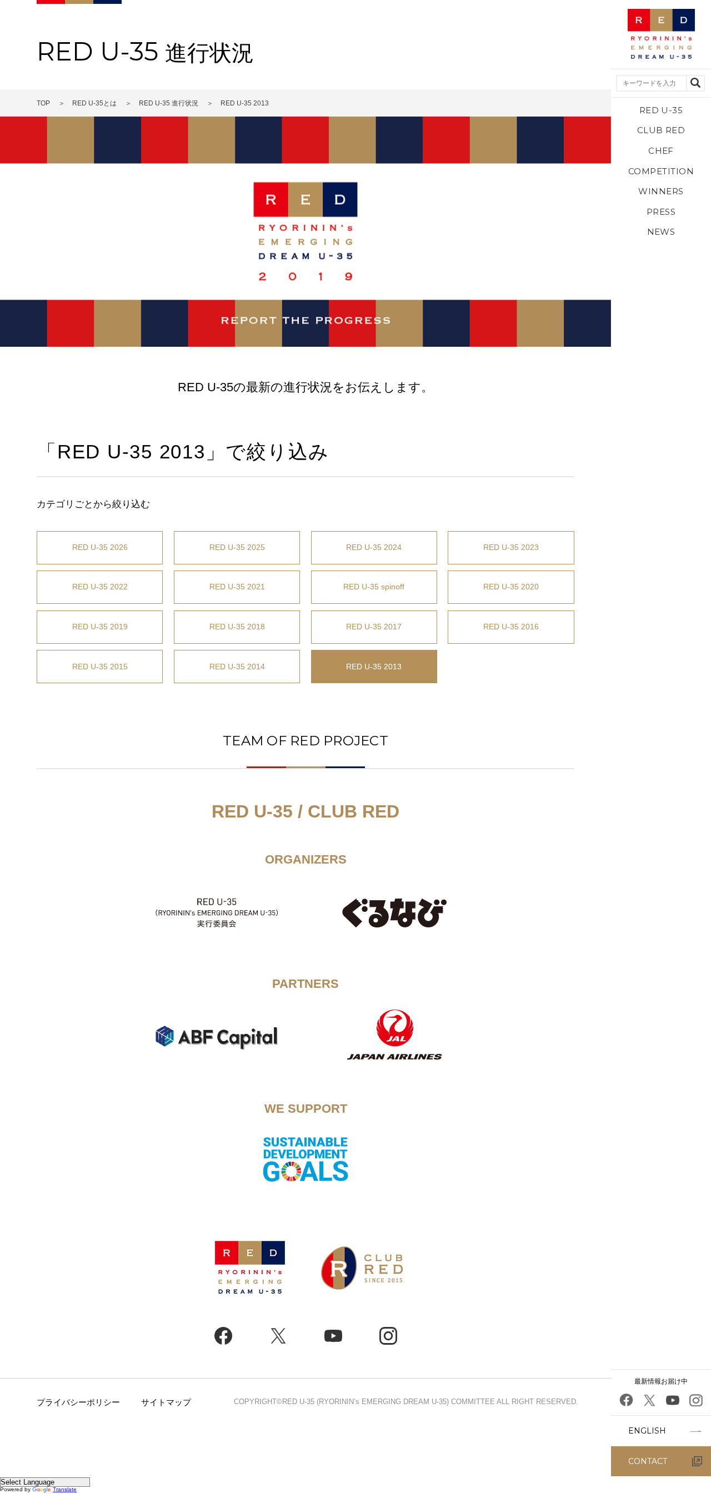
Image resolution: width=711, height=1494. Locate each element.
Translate (65, 1489)
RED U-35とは (94, 103)
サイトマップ (166, 1402)
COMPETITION (661, 171)
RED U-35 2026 (100, 547)
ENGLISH (647, 1431)
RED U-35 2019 (100, 626)
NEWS (661, 231)
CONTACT (647, 1461)
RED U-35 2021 (237, 586)
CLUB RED (661, 130)
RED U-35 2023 (511, 547)
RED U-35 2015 (100, 666)
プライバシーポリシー (78, 1402)
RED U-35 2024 (374, 547)
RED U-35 (661, 110)
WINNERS (660, 191)
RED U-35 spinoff (373, 586)
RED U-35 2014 (237, 666)
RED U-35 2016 (511, 626)
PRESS (661, 211)
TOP (43, 103)
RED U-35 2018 (237, 626)
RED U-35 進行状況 (168, 103)
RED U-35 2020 (511, 586)
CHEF (661, 150)
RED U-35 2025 (237, 547)
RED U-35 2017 (374, 626)
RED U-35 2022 (100, 586)
